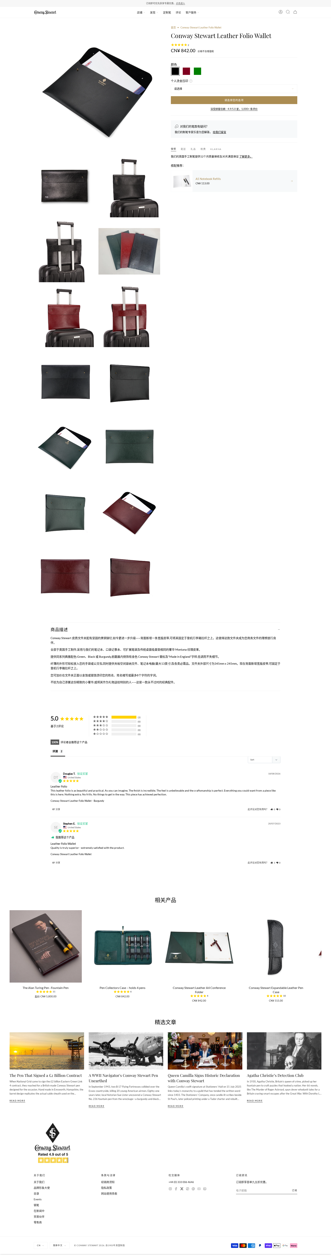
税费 (203, 149)
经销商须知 (108, 1182)
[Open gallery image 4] (64, 251)
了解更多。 (246, 156)
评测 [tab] (55, 751)
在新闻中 (39, 1210)
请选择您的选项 (234, 100)
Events (38, 1199)
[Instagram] (170, 1189)
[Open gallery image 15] (129, 576)
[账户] (281, 12)
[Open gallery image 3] (129, 186)
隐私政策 (106, 1187)
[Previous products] (11, 944)
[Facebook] (176, 1189)
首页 (173, 27)
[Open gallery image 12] (64, 511)
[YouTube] (199, 1189)
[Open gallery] (97, 89)
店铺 (139, 12)
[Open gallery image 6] (64, 316)
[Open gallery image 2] (64, 186)
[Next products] (320, 944)
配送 (183, 149)
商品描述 (59, 629)
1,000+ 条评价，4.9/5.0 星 (177, 3)
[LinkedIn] (204, 1189)
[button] (273, 809)
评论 (178, 12)
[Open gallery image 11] (129, 446)
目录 (36, 1193)
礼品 (193, 149)
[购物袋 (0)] (295, 12)
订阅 (294, 1190)
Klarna (215, 149)
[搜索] (288, 12)
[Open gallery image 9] (129, 381)
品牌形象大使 (42, 1187)
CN (38, 1245)
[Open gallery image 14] (64, 576)
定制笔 (167, 12)
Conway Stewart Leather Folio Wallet (71, 800)
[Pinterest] (193, 1189)
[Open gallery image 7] (129, 316)
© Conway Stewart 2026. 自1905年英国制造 (99, 1245)
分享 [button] (57, 809)
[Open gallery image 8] (64, 381)
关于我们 (39, 1182)
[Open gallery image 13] (129, 511)
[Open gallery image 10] (64, 446)
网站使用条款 (109, 1193)
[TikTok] (187, 1189)
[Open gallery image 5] (129, 251)
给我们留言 (219, 132)
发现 (152, 12)
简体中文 (57, 1245)
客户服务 (191, 12)
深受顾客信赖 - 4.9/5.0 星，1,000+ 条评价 (234, 108)
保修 (173, 148)
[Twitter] (182, 1189)
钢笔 (36, 1205)
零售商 (38, 1222)
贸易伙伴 (39, 1216)
